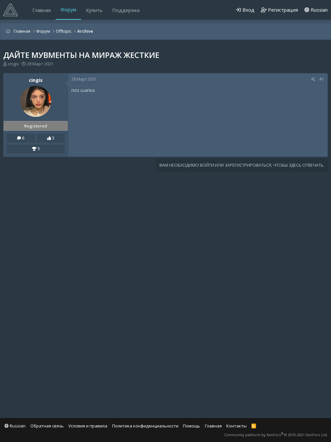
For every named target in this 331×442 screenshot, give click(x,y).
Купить (94, 10)
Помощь (191, 426)
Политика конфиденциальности (145, 426)
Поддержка (126, 10)
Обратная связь (47, 426)
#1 (321, 79)
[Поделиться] (313, 79)
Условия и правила (87, 426)
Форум (68, 9)
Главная (41, 10)
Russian (318, 9)
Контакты (236, 426)
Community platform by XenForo (276, 434)
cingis (13, 64)
